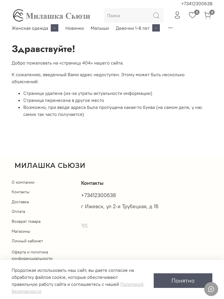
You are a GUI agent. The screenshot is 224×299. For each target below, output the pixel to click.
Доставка (20, 201)
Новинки (74, 28)
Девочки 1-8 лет (133, 28)
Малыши (100, 28)
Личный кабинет (27, 241)
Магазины (21, 231)
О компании (23, 182)
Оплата (18, 211)
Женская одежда (30, 28)
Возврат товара (26, 221)
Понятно (183, 280)
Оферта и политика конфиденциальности (32, 255)
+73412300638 (196, 3)
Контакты (20, 191)
